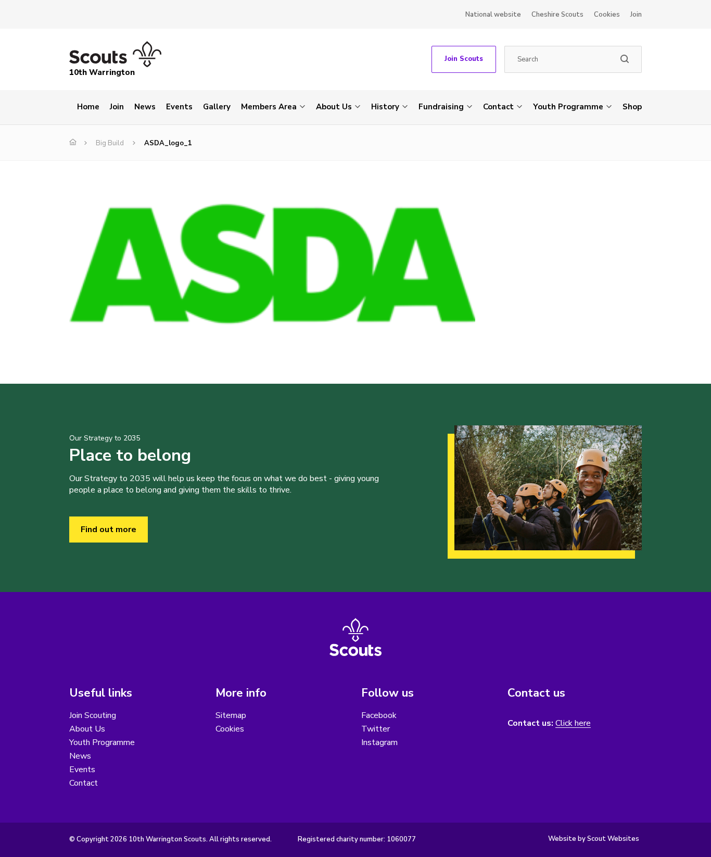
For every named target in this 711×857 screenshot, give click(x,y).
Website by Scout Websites (593, 838)
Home (88, 107)
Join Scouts (464, 59)
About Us (334, 107)
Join (636, 14)
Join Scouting (92, 715)
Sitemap (230, 715)
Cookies (607, 14)
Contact (498, 107)
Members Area (269, 107)
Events (179, 107)
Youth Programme (568, 107)
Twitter (375, 729)
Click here (573, 723)
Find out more (108, 529)
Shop (632, 107)
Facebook (379, 715)
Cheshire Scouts (557, 14)
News (145, 107)
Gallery (217, 107)
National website (493, 14)
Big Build (110, 143)
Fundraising (441, 107)
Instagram (379, 742)
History (385, 107)
